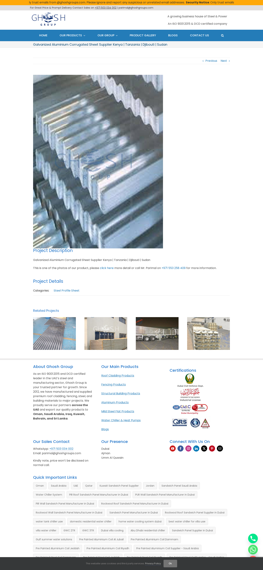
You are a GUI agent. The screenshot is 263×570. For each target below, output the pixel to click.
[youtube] (173, 448)
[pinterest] (212, 448)
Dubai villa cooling (112, 530)
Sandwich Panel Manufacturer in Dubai (133, 512)
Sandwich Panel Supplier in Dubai (192, 530)
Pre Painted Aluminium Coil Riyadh (108, 548)
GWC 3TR (88, 530)
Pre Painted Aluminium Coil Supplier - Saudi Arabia (167, 548)
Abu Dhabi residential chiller (148, 530)
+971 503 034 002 (61, 449)
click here (107, 268)
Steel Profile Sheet (66, 290)
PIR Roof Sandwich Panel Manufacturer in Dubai (98, 494)
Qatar (88, 485)
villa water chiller (46, 530)
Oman (40, 485)
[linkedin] (196, 448)
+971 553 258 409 (174, 268)
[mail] (220, 448)
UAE (76, 485)
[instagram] (188, 448)
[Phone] (253, 538)
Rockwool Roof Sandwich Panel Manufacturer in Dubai (134, 503)
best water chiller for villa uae (187, 521)
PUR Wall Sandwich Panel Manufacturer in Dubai (165, 494)
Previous (211, 61)
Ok (170, 563)
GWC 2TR (69, 530)
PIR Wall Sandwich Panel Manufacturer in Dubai (65, 503)
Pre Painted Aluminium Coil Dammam (154, 539)
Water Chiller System (49, 494)
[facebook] (180, 448)
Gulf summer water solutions (54, 539)
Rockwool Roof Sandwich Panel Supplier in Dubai (195, 512)
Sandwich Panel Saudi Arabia (179, 485)
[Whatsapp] (253, 549)
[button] (222, 35)
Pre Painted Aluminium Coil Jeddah (57, 548)
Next (224, 61)
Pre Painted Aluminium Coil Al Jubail (101, 539)
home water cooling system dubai (140, 521)
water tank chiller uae (49, 521)
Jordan (150, 485)
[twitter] (204, 448)
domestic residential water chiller (90, 521)
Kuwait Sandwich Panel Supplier (119, 485)
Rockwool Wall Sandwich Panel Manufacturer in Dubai (69, 512)
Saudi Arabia (58, 485)
